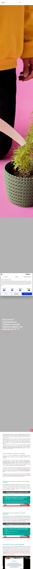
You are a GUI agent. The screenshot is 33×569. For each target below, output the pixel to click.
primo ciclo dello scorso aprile (13, 445)
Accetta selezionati (16, 294)
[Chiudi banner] (31, 274)
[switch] (12, 290)
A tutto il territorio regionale (6, 332)
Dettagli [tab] (16, 276)
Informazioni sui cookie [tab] (27, 276)
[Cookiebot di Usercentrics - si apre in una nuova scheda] (26, 274)
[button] (20, 2)
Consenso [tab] (5, 276)
